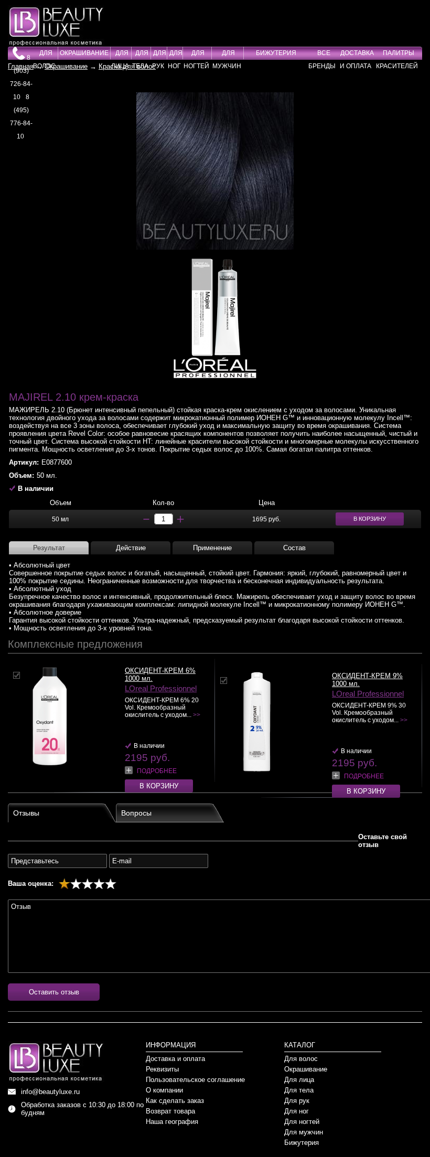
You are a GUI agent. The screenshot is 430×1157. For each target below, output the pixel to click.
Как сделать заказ (175, 1101)
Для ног (296, 1111)
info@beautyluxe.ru (50, 1092)
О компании (164, 1090)
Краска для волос (127, 66)
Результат (49, 548)
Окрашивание (84, 53)
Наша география (172, 1122)
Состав (294, 548)
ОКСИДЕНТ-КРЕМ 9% (367, 676)
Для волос (301, 1059)
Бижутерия (276, 53)
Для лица (299, 1080)
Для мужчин (303, 1132)
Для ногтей (301, 1122)
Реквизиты (162, 1069)
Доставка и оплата (175, 1059)
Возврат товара (170, 1111)
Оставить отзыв (54, 992)
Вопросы (136, 813)
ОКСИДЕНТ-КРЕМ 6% (160, 670)
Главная (21, 66)
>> (196, 715)
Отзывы (26, 813)
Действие (131, 548)
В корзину (158, 786)
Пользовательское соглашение (195, 1080)
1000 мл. (139, 678)
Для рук (296, 1101)
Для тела (299, 1090)
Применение (212, 548)
